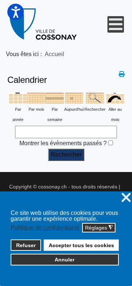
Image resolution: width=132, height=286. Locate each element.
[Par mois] (36, 98)
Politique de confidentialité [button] (45, 227)
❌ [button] (126, 198)
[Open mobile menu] (115, 24)
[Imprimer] (122, 74)
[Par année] (18, 98)
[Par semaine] (54, 98)
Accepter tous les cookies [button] (81, 245)
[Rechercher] (95, 98)
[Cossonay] (43, 24)
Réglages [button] (99, 228)
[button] (15, 12)
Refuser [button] (26, 245)
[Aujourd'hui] (74, 98)
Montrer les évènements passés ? (63, 143)
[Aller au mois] (115, 98)
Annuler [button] (64, 260)
